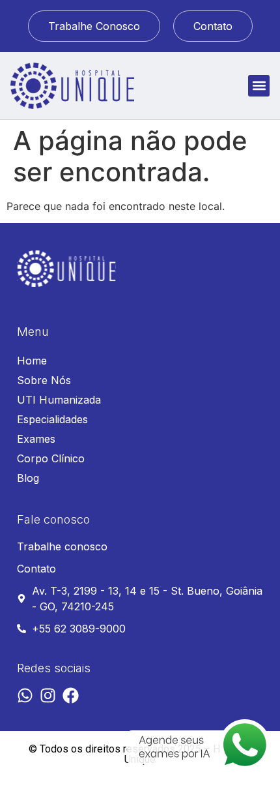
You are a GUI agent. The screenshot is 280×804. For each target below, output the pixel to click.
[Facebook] (71, 695)
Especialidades (52, 419)
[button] (259, 86)
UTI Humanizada (59, 399)
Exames (36, 438)
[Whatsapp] (25, 695)
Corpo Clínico (51, 458)
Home (32, 360)
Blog (28, 477)
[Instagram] (48, 695)
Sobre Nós (44, 380)
